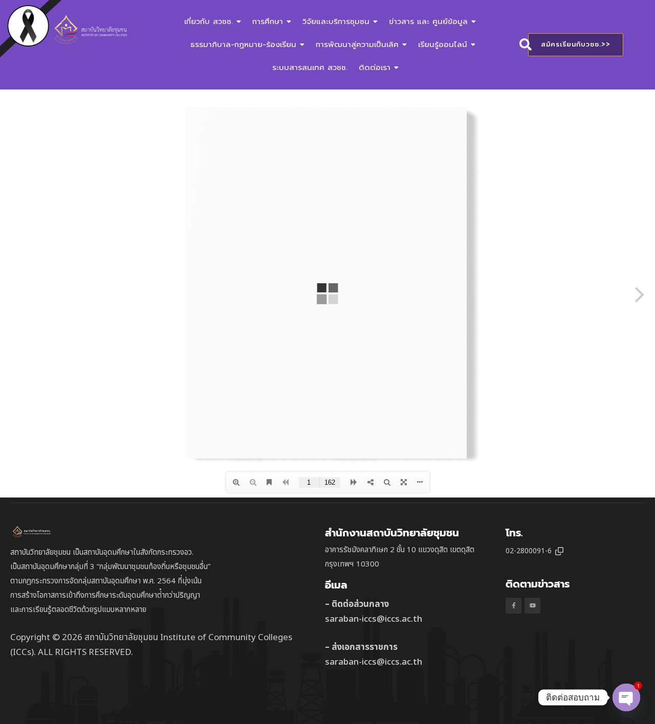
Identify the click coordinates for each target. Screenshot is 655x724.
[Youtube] (532, 606)
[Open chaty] (626, 697)
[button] (559, 551)
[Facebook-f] (513, 606)
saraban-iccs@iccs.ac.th (373, 619)
